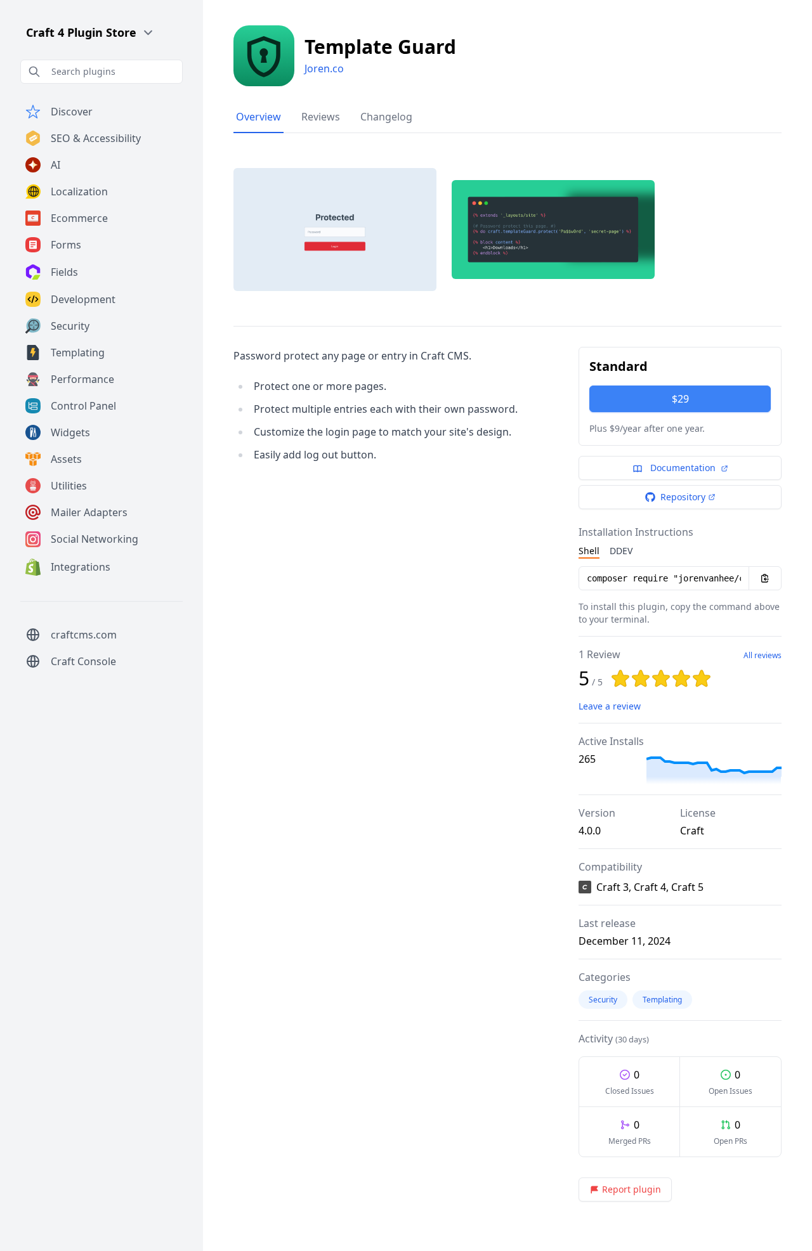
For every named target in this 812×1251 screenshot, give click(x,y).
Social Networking (94, 539)
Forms (66, 245)
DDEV (621, 551)
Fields (64, 272)
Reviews (320, 117)
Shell (589, 551)
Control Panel (83, 406)
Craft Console (83, 661)
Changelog (386, 117)
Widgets (70, 432)
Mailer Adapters (89, 512)
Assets (66, 459)
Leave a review (610, 706)
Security (70, 326)
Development (83, 299)
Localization (79, 191)
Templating (78, 353)
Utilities (69, 486)
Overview (258, 117)
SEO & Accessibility (96, 138)
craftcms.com (84, 635)
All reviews (762, 656)
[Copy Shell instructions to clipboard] (765, 578)
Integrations (80, 567)
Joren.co (324, 68)
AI (55, 165)
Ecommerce (79, 218)
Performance (82, 379)
